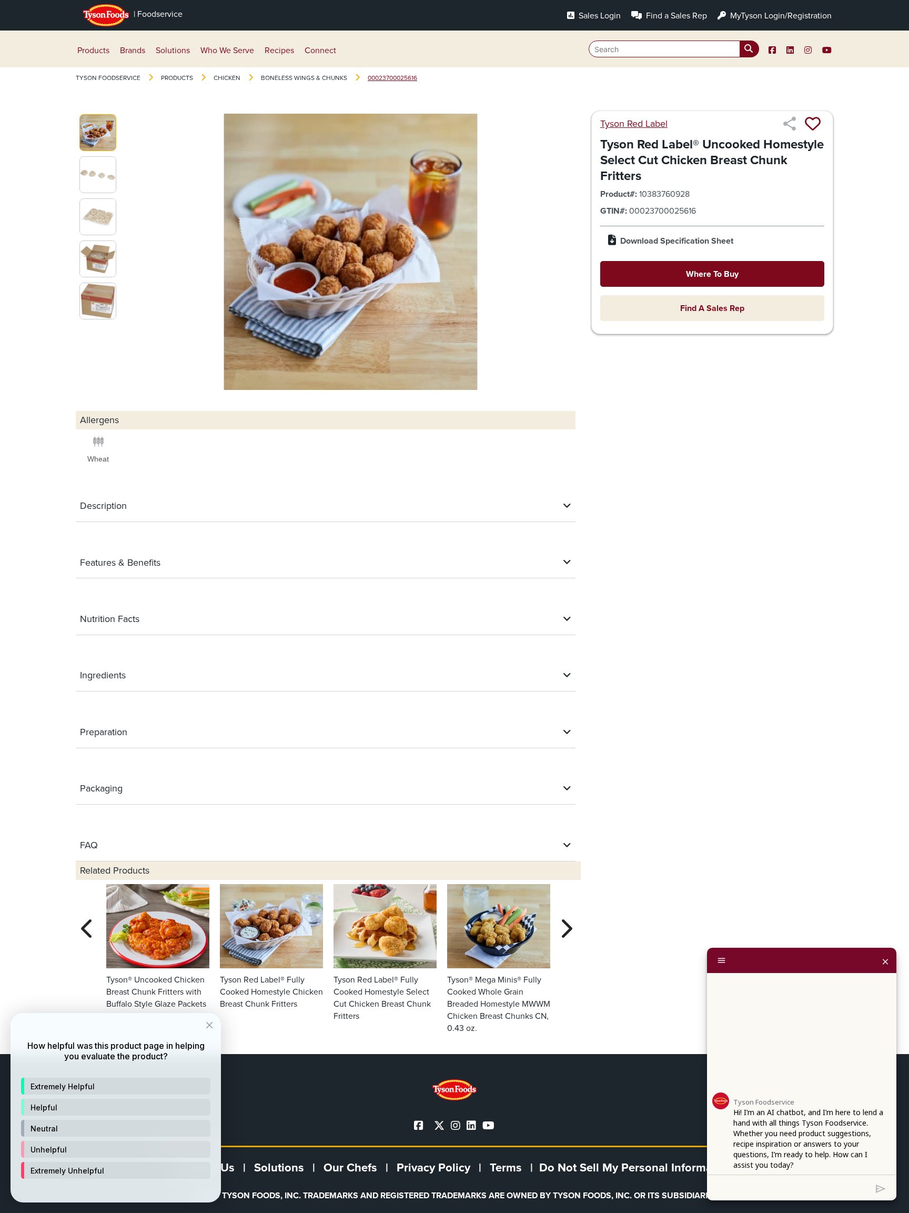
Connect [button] (320, 50)
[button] (115, 1086)
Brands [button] (132, 50)
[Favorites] (812, 123)
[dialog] (116, 1107)
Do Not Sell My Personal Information (636, 1167)
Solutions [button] (173, 50)
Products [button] (93, 50)
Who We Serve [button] (227, 50)
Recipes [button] (279, 50)
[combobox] (674, 49)
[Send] (880, 1187)
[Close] (885, 960)
